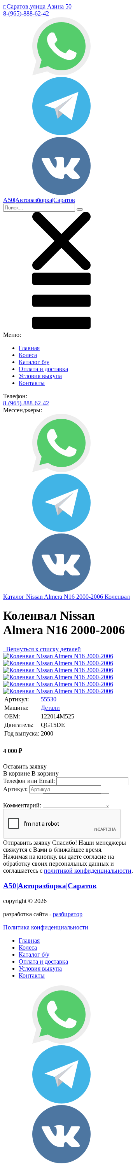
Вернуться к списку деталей (42, 649)
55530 (48, 699)
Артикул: (15, 789)
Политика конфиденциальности (45, 927)
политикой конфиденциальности (87, 870)
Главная (29, 348)
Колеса (28, 355)
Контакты (32, 383)
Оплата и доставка (43, 369)
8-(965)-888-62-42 (26, 13)
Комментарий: (22, 805)
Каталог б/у (34, 362)
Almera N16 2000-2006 (74, 596)
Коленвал (117, 596)
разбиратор (67, 914)
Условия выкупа (40, 376)
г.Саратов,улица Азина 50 (37, 6)
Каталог (14, 596)
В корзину (31, 773)
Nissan (35, 596)
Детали (50, 707)
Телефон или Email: (29, 781)
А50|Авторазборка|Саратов (49, 886)
